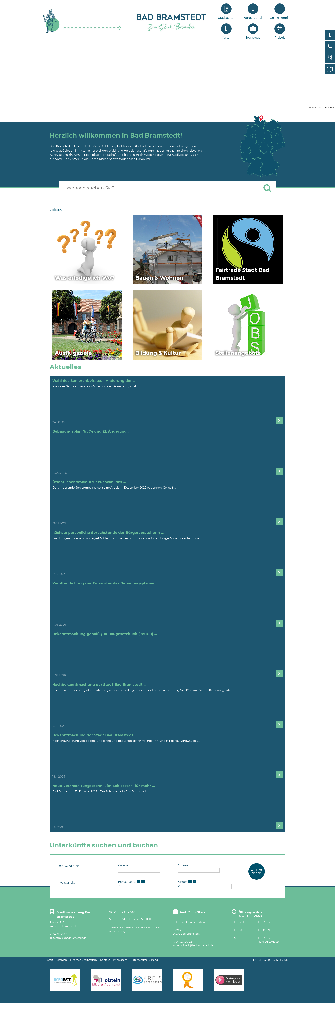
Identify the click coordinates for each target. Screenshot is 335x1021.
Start (50, 959)
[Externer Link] (167, 76)
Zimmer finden (256, 871)
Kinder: (182, 881)
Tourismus (253, 37)
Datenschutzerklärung (144, 959)
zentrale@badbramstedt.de (69, 937)
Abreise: (183, 865)
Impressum (120, 959)
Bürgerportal (253, 17)
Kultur (226, 37)
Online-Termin (280, 17)
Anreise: (123, 865)
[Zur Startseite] (82, 32)
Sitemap (62, 959)
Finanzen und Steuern (83, 959)
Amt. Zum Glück (193, 912)
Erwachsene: (127, 881)
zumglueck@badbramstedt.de (194, 945)
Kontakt (105, 959)
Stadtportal (226, 17)
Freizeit (280, 37)
